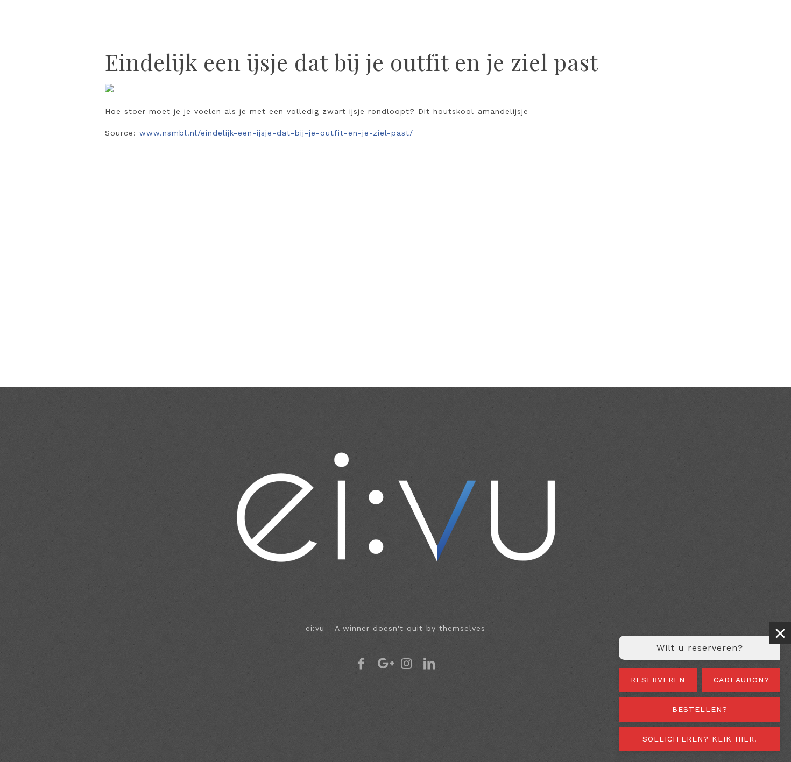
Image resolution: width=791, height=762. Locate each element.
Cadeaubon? (741, 679)
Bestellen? (700, 709)
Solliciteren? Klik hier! (699, 739)
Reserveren (658, 679)
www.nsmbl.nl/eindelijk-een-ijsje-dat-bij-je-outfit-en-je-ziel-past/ (276, 133)
